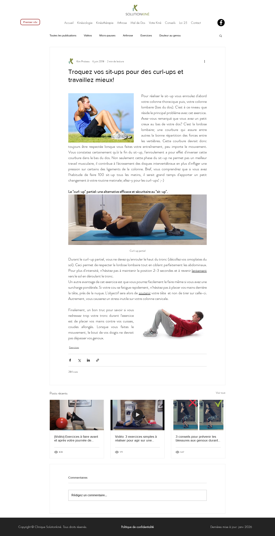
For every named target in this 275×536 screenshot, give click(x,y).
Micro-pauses (107, 35)
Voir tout (220, 393)
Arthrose (128, 35)
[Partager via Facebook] (70, 360)
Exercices (146, 35)
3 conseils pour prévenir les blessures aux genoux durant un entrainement (197, 438)
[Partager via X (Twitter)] (79, 360)
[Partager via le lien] (97, 360)
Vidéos (88, 35)
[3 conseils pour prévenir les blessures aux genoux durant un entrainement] (198, 415)
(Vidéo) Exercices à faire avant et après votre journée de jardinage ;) (76, 438)
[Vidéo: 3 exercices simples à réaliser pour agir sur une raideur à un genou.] (138, 415)
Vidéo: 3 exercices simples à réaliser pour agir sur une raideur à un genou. (136, 438)
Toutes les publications (63, 35)
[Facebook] (221, 22)
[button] (220, 35)
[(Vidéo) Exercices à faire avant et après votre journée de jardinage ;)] (77, 415)
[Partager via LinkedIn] (88, 360)
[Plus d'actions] (204, 61)
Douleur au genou (170, 35)
